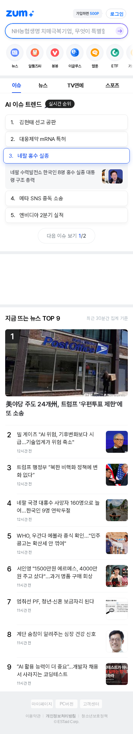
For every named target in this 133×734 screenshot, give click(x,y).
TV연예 (75, 85)
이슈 (16, 85)
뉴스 (42, 85)
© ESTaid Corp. (66, 721)
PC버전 (66, 703)
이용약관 (33, 716)
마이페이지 (42, 703)
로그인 (117, 13)
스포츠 (112, 85)
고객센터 (91, 703)
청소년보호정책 (94, 716)
